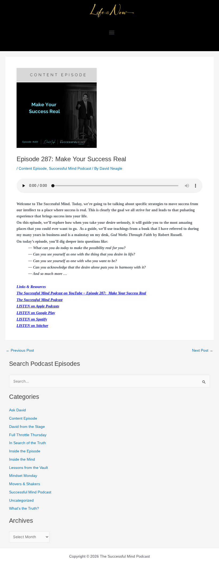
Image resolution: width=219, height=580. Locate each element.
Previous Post (20, 350)
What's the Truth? (24, 508)
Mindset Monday (23, 476)
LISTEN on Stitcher (32, 326)
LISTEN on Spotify (32, 319)
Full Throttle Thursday (27, 435)
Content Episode (33, 168)
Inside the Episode (24, 451)
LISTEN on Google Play (36, 313)
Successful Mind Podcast (70, 168)
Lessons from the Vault (28, 468)
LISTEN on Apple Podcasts (38, 306)
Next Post (202, 350)
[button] (111, 32)
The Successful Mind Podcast (39, 300)
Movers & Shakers (24, 484)
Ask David (17, 410)
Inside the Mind (22, 459)
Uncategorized (21, 500)
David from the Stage (27, 427)
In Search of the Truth (27, 443)
